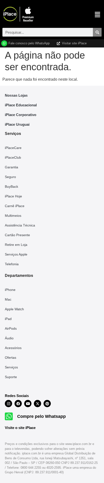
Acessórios (13, 348)
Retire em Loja (16, 245)
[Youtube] (27, 403)
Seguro (10, 177)
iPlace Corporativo (20, 115)
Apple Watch (14, 309)
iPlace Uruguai (17, 124)
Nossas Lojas (16, 95)
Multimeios (13, 216)
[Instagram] (8, 403)
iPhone (10, 290)
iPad (8, 319)
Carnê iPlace (14, 206)
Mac (8, 299)
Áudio (9, 338)
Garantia (11, 167)
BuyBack (11, 186)
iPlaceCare (13, 148)
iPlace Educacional (21, 105)
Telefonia (12, 264)
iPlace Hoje (13, 196)
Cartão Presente (17, 235)
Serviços (11, 367)
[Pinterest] (47, 403)
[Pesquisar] (97, 32)
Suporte (11, 377)
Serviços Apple (16, 254)
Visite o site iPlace (20, 428)
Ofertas (10, 357)
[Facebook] (18, 403)
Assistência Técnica (20, 225)
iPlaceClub (13, 157)
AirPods (11, 328)
